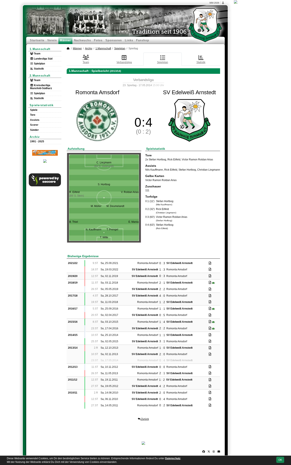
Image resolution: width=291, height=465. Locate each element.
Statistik (38, 68)
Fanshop (142, 40)
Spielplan (39, 63)
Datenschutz (172, 458)
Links (129, 40)
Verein (52, 40)
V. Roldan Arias (130, 192)
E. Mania (133, 221)
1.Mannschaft (40, 49)
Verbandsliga (124, 62)
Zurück (144, 419)
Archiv (35, 136)
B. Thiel (73, 221)
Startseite (37, 40)
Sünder (34, 129)
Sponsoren (113, 40)
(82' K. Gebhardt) (104, 166)
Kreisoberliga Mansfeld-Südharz (41, 87)
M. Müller (96, 206)
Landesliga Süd (42, 58)
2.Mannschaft (40, 75)
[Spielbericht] (210, 263)
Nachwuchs (82, 40)
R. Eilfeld (74, 192)
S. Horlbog (104, 184)
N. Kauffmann (93, 229)
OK (280, 459)
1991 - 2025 (37, 141)
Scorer (34, 124)
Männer (65, 40)
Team (36, 53)
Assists (34, 119)
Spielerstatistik (42, 105)
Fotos (98, 40)
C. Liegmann (104, 162)
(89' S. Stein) (76, 195)
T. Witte (104, 237)
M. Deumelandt (115, 206)
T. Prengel (112, 229)
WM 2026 (214, 2)
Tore (32, 114)
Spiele (33, 109)
